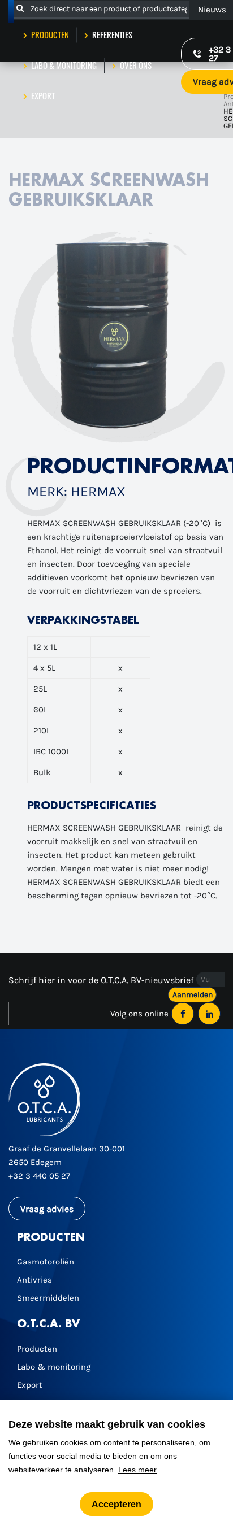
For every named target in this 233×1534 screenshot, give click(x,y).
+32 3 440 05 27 (39, 1176)
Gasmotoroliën (45, 1262)
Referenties (111, 34)
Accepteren (116, 1504)
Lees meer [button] (137, 1469)
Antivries (34, 1280)
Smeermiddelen (48, 1298)
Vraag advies (47, 1208)
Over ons (135, 65)
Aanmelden (192, 995)
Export (42, 95)
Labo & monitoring (63, 65)
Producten (49, 34)
